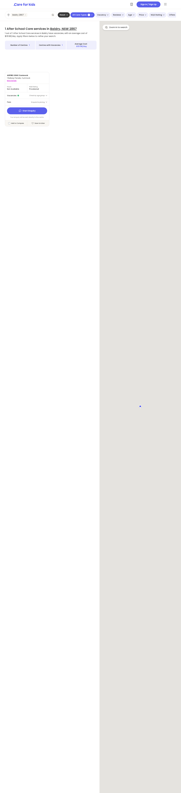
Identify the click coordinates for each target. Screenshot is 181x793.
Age (130, 14)
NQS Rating (156, 14)
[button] (140, 406)
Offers (172, 14)
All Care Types (80, 14)
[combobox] (31, 14)
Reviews (117, 14)
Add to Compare (17, 123)
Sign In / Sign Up (148, 4)
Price (141, 14)
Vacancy (101, 14)
